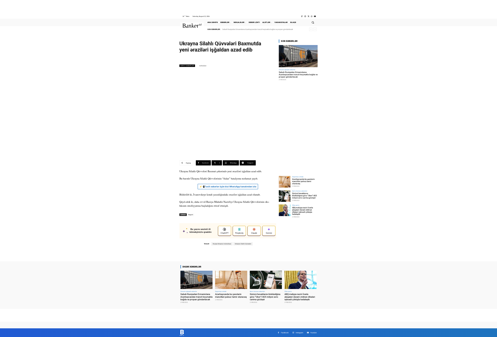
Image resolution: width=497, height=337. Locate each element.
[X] (308, 16)
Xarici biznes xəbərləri (299, 191)
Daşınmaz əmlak (297, 176)
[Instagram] (305, 16)
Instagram (299, 333)
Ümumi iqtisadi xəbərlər (287, 69)
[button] (313, 22)
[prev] (310, 29)
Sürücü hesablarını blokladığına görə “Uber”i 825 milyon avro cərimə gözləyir (304, 195)
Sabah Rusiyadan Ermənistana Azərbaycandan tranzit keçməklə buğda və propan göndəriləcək (257, 29)
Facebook (285, 333)
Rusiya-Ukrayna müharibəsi (222, 244)
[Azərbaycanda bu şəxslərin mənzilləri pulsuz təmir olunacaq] (284, 182)
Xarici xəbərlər (187, 66)
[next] (315, 29)
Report (190, 215)
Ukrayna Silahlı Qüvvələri (243, 244)
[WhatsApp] (311, 16)
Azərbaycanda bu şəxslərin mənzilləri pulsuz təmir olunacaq (303, 181)
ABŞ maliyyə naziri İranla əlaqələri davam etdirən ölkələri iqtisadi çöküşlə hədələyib (302, 211)
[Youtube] (315, 16)
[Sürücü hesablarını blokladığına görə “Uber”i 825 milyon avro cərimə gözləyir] (284, 196)
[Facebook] (302, 16)
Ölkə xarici (295, 205)
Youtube (313, 333)
